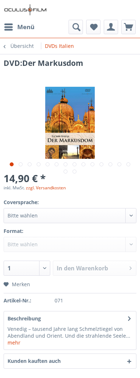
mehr (14, 342)
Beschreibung (24, 318)
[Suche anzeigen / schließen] (76, 27)
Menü (25, 27)
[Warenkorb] (128, 27)
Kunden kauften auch (34, 360)
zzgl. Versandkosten (46, 188)
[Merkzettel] (93, 27)
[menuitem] (19, 27)
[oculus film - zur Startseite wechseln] (25, 10)
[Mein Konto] (111, 27)
